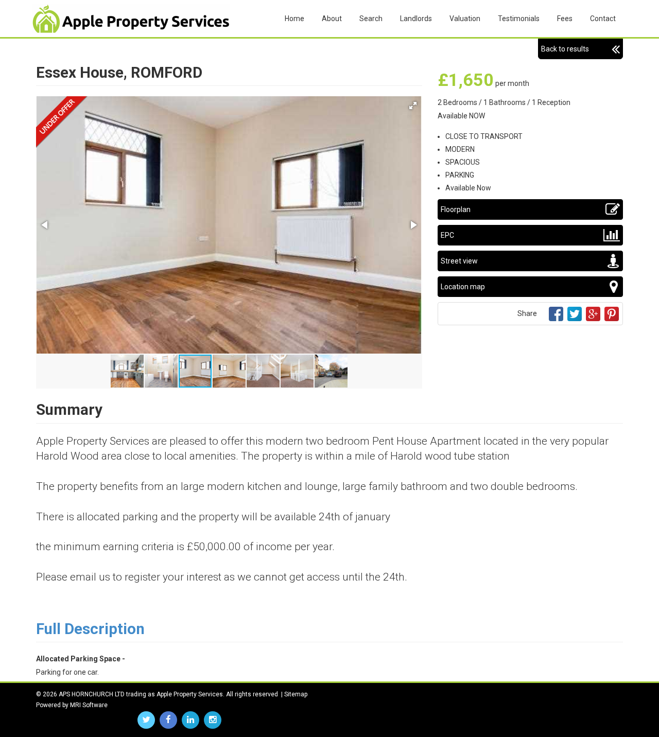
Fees (565, 18)
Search (371, 18)
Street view (459, 261)
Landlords (416, 18)
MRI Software (89, 705)
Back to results (565, 49)
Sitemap (295, 694)
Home (294, 18)
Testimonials (519, 18)
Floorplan (456, 209)
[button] (413, 105)
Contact (603, 18)
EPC (447, 235)
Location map (463, 287)
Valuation (464, 18)
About (332, 18)
